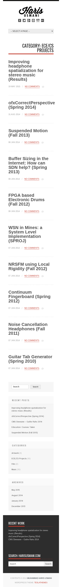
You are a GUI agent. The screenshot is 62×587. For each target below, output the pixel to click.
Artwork (15, 453)
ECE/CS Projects (19, 458)
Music (14, 469)
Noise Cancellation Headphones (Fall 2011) (28, 329)
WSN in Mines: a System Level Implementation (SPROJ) (25, 234)
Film (13, 464)
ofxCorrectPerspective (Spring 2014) (31, 105)
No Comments (32, 87)
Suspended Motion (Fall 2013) (28, 133)
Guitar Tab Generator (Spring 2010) (30, 359)
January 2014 (17, 501)
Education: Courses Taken (23, 427)
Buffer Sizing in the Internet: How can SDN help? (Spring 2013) (28, 165)
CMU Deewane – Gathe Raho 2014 (27, 421)
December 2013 (18, 506)
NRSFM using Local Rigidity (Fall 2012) (29, 266)
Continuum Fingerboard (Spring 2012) (29, 296)
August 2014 (17, 495)
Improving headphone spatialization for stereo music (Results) (25, 70)
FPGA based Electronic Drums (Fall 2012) (26, 199)
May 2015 (16, 490)
